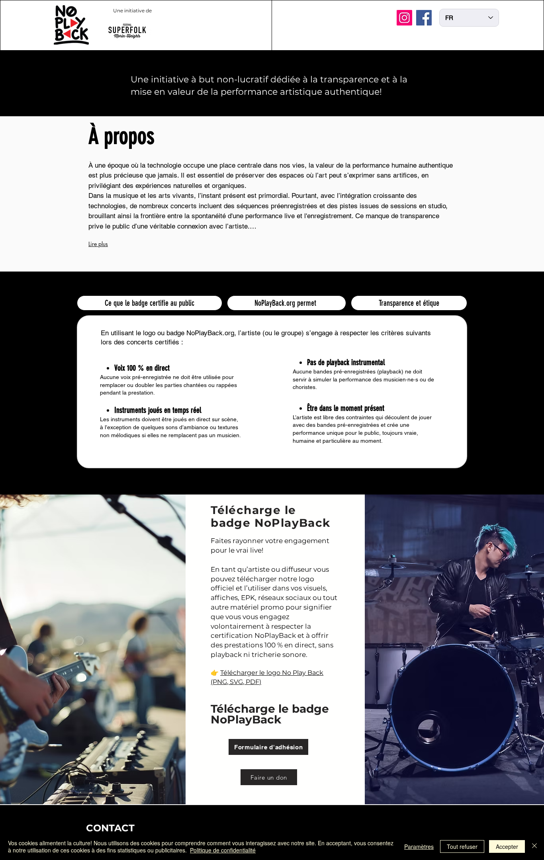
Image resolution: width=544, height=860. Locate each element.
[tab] (149, 303)
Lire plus (98, 244)
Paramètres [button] (419, 846)
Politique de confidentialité (223, 850)
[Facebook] (424, 17)
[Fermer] (534, 846)
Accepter (507, 846)
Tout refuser (462, 846)
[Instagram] (404, 17)
